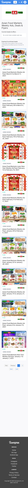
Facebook (14, 464)
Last (17, 369)
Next (11, 369)
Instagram (14, 461)
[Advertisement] (14, 386)
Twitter (14, 466)
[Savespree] (1, 2)
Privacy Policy (14, 472)
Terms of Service (14, 475)
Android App (14, 455)
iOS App (14, 452)
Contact (14, 477)
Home (14, 450)
